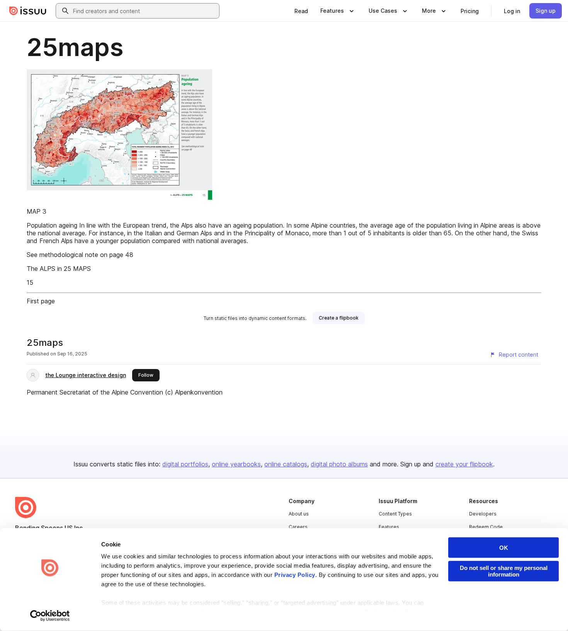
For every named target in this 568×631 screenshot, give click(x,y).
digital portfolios (185, 464)
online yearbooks (236, 464)
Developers (483, 514)
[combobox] (144, 10)
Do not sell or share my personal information (504, 571)
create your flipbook (464, 464)
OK (503, 547)
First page (41, 301)
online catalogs (285, 464)
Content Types (395, 514)
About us (299, 514)
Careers (298, 527)
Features (389, 527)
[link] (301, 11)
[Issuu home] (27, 11)
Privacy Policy (294, 574)
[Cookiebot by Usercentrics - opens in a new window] (50, 616)
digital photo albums (339, 464)
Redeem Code (486, 527)
